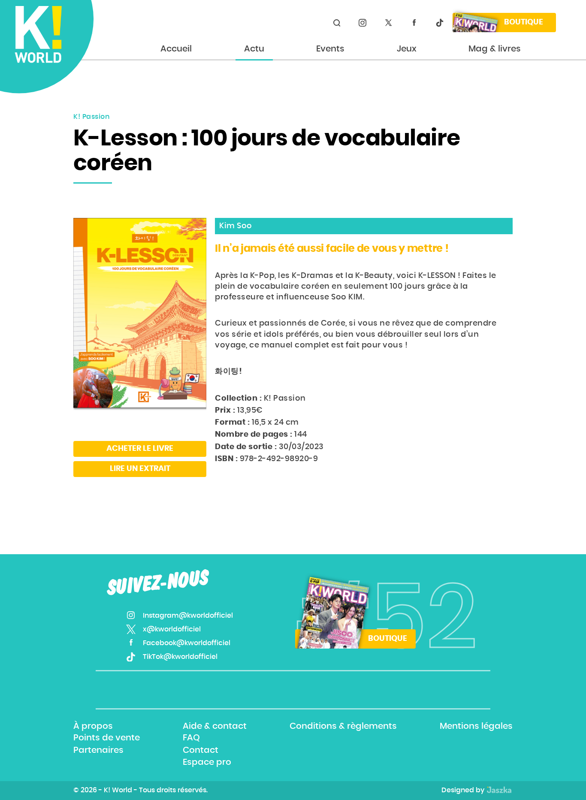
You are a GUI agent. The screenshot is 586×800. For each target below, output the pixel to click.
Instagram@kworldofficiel (362, 22)
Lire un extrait (140, 469)
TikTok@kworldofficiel (439, 22)
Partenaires (98, 750)
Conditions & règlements (343, 726)
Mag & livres (494, 49)
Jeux (407, 49)
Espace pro (207, 762)
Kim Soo (235, 226)
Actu (254, 49)
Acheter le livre (139, 449)
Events (330, 49)
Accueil (176, 49)
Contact (200, 750)
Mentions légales (476, 726)
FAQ (191, 738)
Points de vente (106, 738)
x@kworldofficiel (388, 22)
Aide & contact (215, 726)
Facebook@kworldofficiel (414, 22)
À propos (93, 726)
